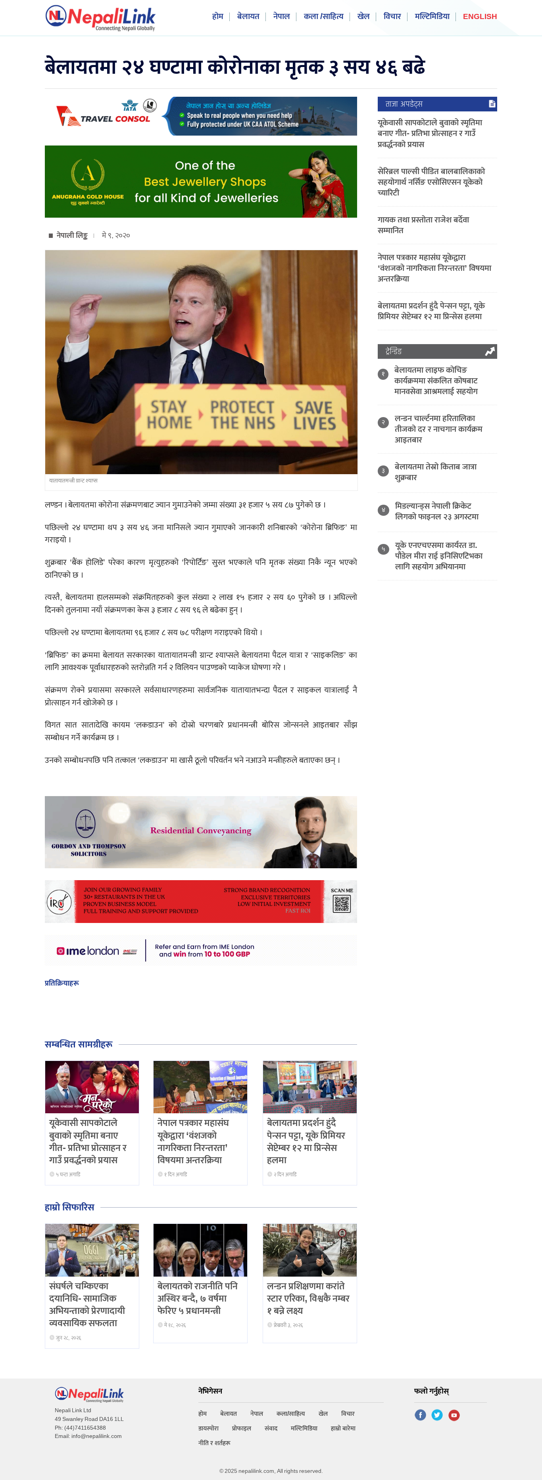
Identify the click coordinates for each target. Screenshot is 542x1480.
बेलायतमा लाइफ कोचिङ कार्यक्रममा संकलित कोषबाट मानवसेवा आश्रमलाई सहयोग (436, 380)
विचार (392, 17)
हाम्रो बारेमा (343, 1428)
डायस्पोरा (208, 1428)
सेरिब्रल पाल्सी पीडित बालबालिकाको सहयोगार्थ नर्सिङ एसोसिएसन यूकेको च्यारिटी (431, 182)
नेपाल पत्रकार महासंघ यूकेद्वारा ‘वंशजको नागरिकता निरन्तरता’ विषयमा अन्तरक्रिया (193, 1141)
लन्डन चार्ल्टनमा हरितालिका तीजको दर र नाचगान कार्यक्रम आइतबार (438, 429)
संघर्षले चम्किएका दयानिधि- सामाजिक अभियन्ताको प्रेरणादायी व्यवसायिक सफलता (87, 1305)
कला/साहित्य (291, 1414)
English (480, 17)
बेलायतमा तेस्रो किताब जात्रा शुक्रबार (436, 472)
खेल (363, 17)
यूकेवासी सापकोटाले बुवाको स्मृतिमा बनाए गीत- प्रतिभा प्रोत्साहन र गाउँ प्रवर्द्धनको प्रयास (88, 1141)
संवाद (271, 1428)
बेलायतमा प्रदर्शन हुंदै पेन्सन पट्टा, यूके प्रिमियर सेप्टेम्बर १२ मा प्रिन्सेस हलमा (306, 1141)
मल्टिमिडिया (432, 17)
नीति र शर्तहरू (214, 1443)
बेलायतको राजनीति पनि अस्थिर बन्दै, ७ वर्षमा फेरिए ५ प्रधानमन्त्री (198, 1299)
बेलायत (248, 17)
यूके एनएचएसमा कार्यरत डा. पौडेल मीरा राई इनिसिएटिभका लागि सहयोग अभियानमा (438, 556)
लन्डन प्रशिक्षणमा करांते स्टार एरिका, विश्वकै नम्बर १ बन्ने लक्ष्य (308, 1299)
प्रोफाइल (241, 1428)
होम (217, 17)
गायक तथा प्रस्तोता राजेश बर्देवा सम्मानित (423, 225)
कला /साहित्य (324, 17)
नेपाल (281, 17)
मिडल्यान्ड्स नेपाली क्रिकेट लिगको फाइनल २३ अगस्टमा (437, 511)
